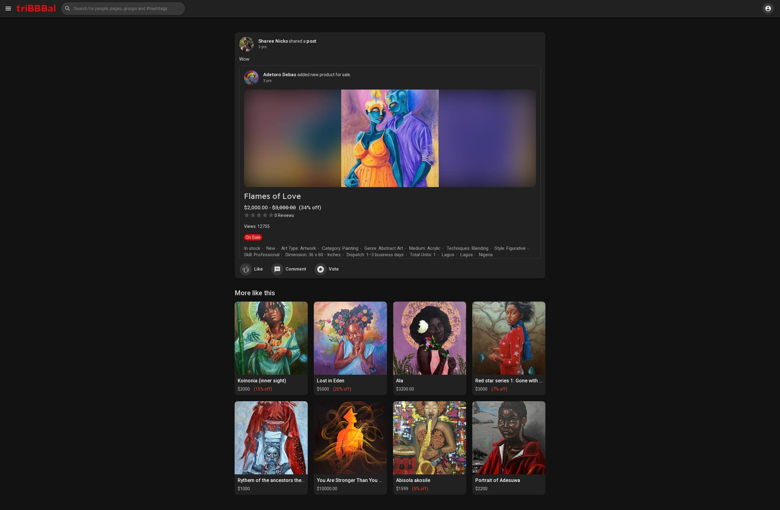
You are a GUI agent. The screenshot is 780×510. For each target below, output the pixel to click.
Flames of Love (272, 196)
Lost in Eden (330, 381)
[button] (123, 8)
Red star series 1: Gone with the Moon (517, 381)
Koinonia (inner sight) (262, 381)
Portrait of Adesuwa (497, 480)
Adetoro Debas (279, 74)
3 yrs (262, 47)
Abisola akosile (413, 480)
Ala (399, 381)
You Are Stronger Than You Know (354, 480)
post (311, 41)
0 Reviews (284, 215)
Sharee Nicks (273, 41)
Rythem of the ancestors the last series (282, 480)
